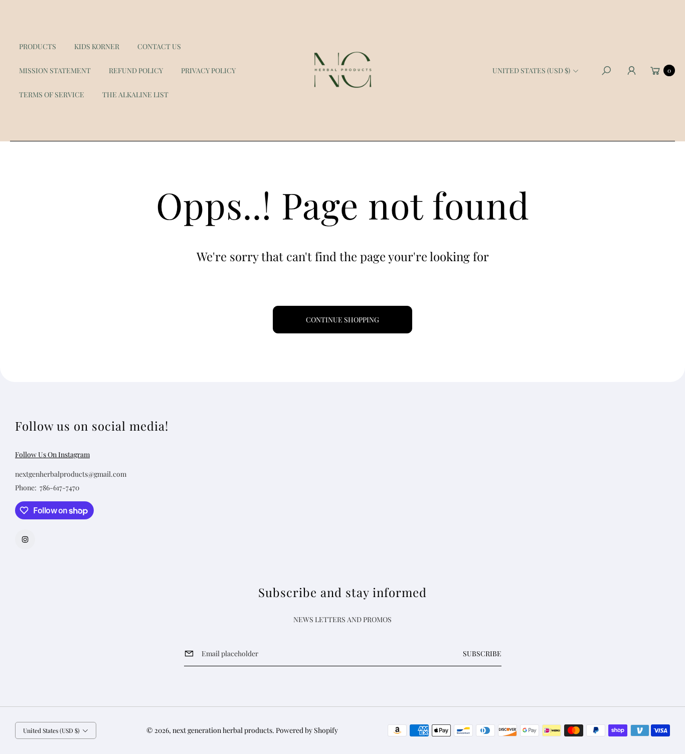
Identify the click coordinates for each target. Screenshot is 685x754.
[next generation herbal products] (342, 70)
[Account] (631, 71)
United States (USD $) (531, 70)
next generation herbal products (222, 730)
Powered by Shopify (307, 730)
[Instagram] (25, 539)
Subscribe (482, 653)
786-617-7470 (59, 487)
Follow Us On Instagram (52, 454)
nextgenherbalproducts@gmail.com (70, 474)
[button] (606, 71)
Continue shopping (342, 319)
